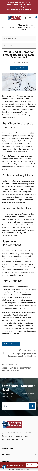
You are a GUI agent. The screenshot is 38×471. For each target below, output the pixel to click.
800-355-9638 (22, 436)
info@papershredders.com (14, 439)
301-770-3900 (10, 436)
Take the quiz (31, 465)
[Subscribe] (32, 406)
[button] (3, 17)
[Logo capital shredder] (12, 428)
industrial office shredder (13, 315)
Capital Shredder (16, 469)
